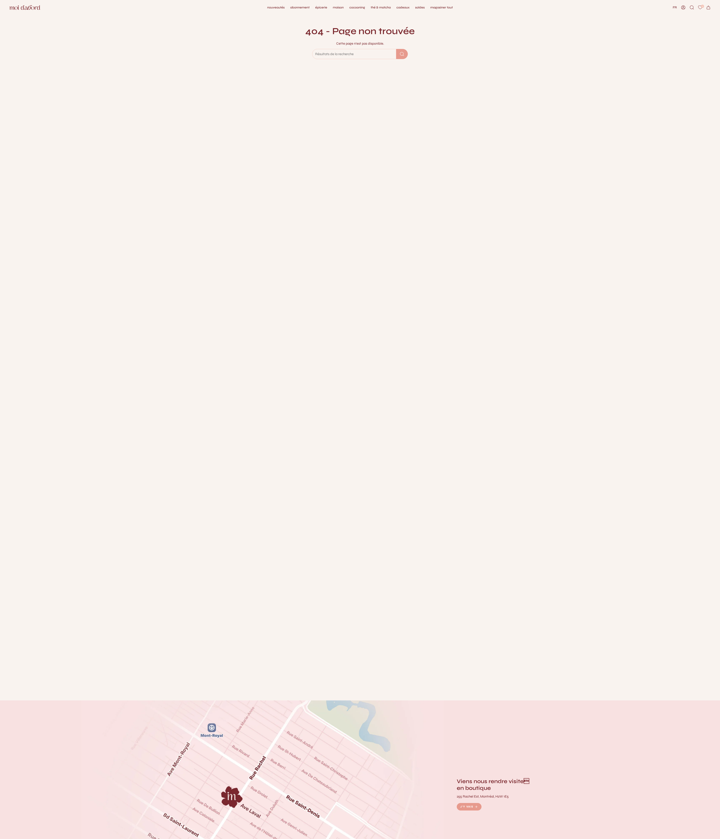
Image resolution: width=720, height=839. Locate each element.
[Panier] (708, 7)
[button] (338, 7)
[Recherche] (402, 54)
